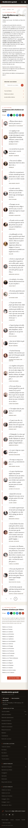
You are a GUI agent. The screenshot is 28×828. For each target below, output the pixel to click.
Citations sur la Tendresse (8, 651)
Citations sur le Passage (7, 646)
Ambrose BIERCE (13, 445)
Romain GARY (12, 415)
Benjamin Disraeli (14, 518)
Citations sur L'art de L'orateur (9, 670)
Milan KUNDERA (13, 345)
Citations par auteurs (14, 94)
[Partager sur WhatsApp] (14, 115)
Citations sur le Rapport (7, 663)
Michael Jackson (14, 541)
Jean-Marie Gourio (14, 466)
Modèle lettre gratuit (10, 2)
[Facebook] (3, 814)
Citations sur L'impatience (8, 636)
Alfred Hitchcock (14, 489)
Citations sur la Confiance (8, 655)
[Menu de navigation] (25, 2)
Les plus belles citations (14, 97)
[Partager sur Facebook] (8, 115)
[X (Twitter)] (6, 814)
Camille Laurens (14, 563)
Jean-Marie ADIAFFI (14, 183)
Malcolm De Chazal (15, 582)
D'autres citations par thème (13, 610)
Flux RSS (23, 819)
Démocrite (12, 229)
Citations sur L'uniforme (7, 643)
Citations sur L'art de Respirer (8, 641)
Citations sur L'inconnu (7, 627)
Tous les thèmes (14, 90)
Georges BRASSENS (14, 454)
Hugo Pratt (12, 286)
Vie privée (18, 819)
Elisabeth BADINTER (14, 215)
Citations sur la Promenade (8, 653)
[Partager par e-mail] (20, 115)
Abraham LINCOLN (14, 274)
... (20, 598)
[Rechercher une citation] (22, 85)
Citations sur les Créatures (8, 672)
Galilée (11, 254)
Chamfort (12, 320)
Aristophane (13, 199)
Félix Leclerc (13, 336)
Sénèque (11, 167)
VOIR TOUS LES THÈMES (14, 678)
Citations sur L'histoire (7, 660)
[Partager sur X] (11, 115)
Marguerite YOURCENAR (16, 125)
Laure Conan (13, 502)
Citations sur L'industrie (7, 667)
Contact (12, 819)
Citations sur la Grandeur (8, 665)
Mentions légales (5, 819)
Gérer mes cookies (6, 822)
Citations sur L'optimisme (8, 639)
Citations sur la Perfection (8, 634)
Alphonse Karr (13, 297)
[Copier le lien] (23, 115)
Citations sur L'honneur (7, 629)
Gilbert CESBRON (14, 155)
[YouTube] (9, 814)
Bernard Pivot (13, 144)
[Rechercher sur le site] (21, 2)
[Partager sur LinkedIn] (17, 115)
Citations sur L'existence (7, 631)
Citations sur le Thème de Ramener (10, 658)
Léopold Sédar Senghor (16, 593)
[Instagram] (12, 814)
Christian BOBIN (13, 381)
